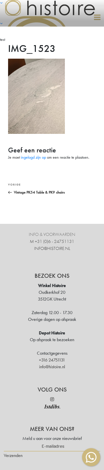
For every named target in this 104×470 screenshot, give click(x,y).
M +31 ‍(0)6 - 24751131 (52, 241)
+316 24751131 (52, 360)
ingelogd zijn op (33, 157)
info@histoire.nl (52, 248)
